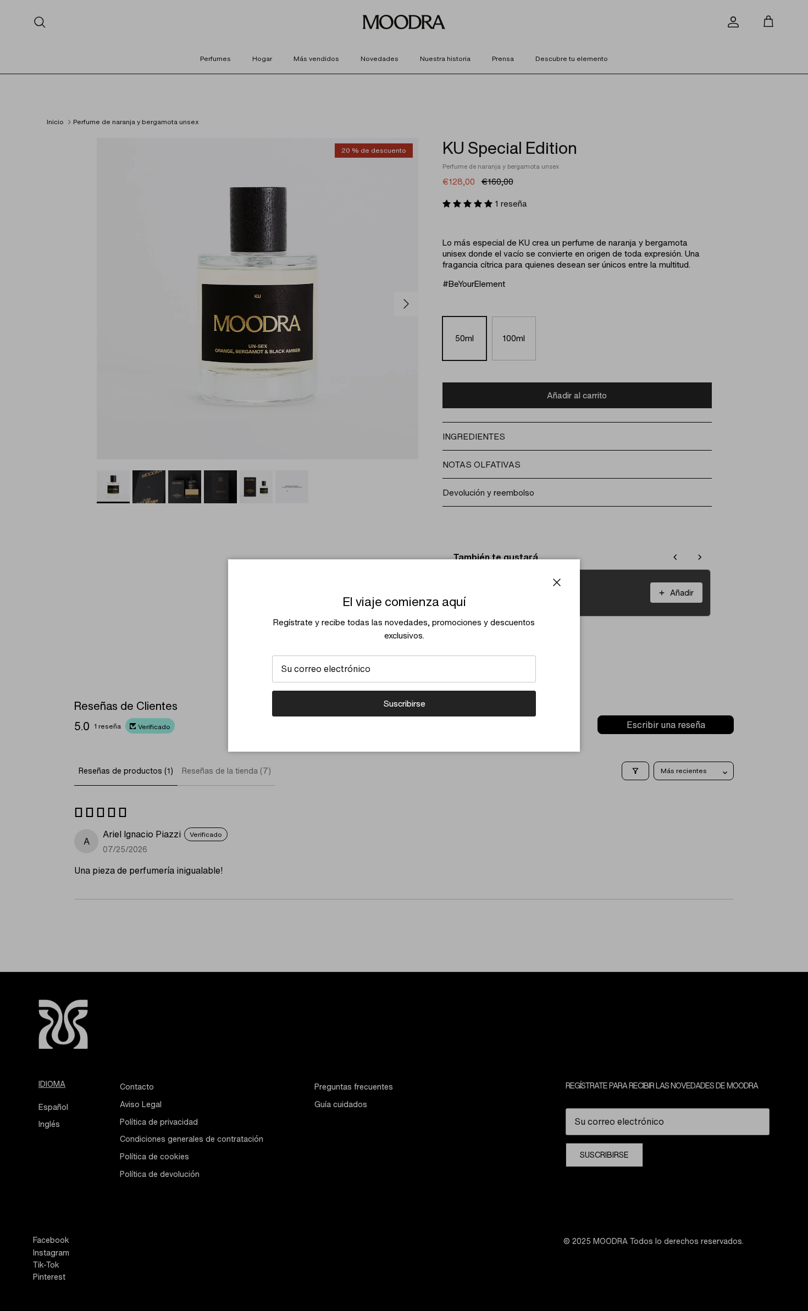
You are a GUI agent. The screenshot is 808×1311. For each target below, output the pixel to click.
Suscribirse (404, 703)
